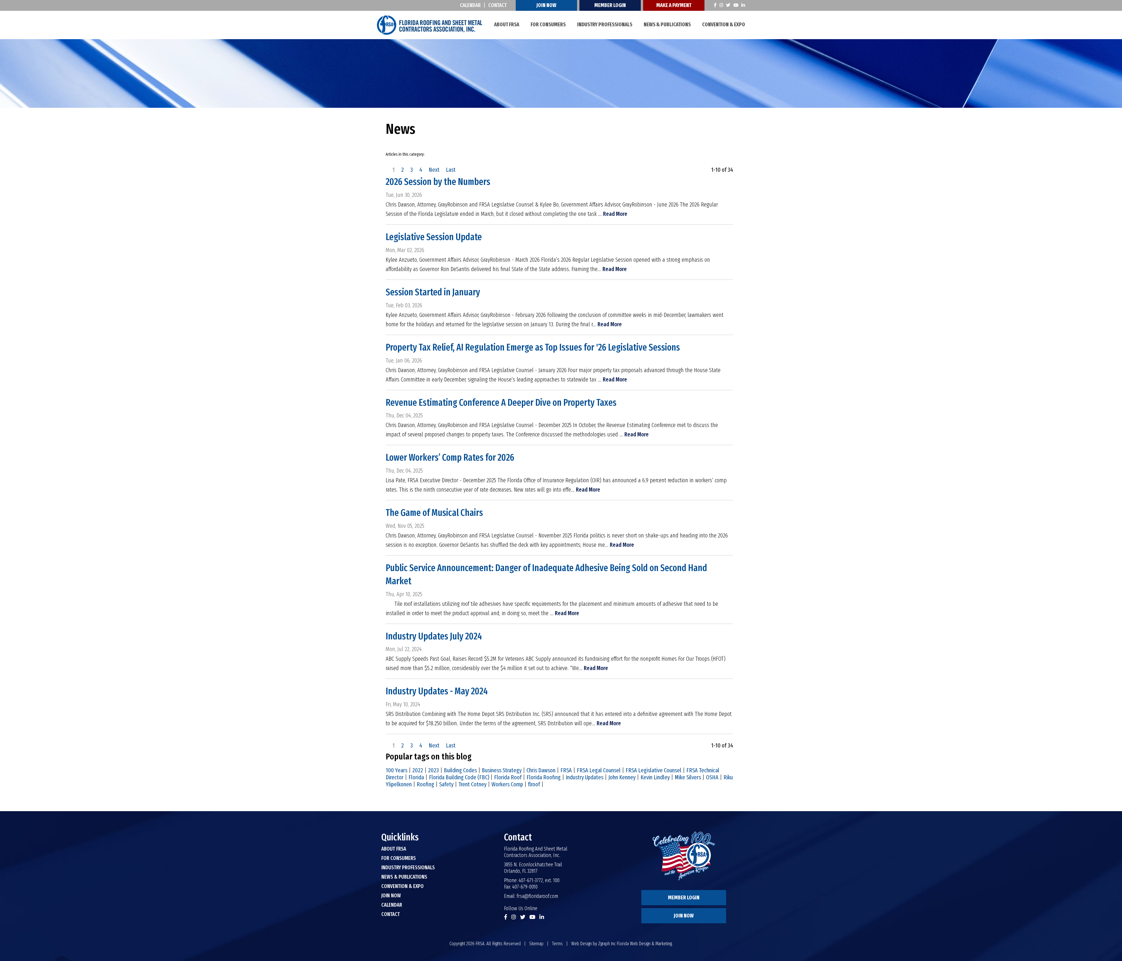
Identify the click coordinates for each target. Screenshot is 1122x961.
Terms (557, 943)
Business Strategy (502, 770)
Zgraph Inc (607, 943)
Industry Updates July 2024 (434, 636)
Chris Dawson (541, 770)
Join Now (546, 5)
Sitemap (536, 943)
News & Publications (667, 24)
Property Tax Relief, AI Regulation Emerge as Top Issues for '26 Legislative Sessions (533, 347)
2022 (417, 770)
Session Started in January (433, 292)
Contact (497, 5)
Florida (416, 777)
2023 (433, 770)
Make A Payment (673, 5)
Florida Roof (508, 777)
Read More (615, 213)
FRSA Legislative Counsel (653, 770)
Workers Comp (507, 784)
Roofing (425, 784)
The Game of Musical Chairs (434, 512)
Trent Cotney (472, 784)
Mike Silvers (688, 777)
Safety (446, 784)
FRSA (566, 770)
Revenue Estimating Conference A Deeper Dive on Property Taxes (501, 402)
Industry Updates (584, 777)
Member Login (610, 5)
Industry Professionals (604, 24)
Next (434, 169)
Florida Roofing (544, 777)
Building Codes (460, 770)
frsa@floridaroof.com (537, 896)
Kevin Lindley (655, 777)
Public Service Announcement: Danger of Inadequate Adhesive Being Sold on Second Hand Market (546, 574)
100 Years (396, 770)
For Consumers (548, 24)
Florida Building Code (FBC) (459, 777)
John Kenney (622, 777)
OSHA (712, 777)
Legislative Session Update (434, 236)
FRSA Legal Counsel (599, 770)
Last (451, 169)
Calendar (470, 5)
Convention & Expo (723, 24)
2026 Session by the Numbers (438, 181)
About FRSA (506, 24)
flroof (534, 784)
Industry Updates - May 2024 (437, 691)
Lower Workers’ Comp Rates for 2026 (450, 457)
